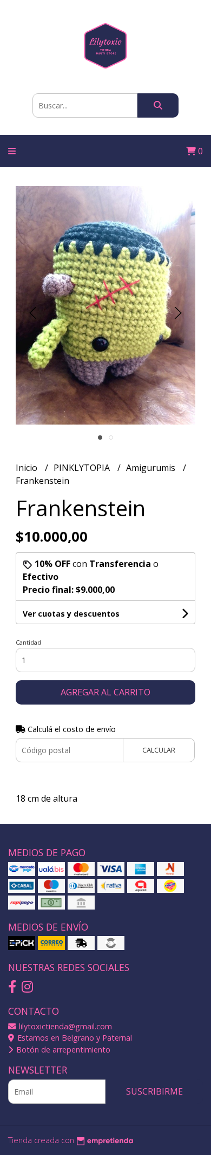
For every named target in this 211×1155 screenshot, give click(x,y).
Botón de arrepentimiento (62, 1049)
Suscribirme (154, 1091)
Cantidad (28, 642)
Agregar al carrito (105, 692)
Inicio (27, 468)
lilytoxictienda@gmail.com (64, 1026)
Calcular (158, 750)
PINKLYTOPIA (83, 468)
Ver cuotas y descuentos (71, 614)
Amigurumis (151, 468)
